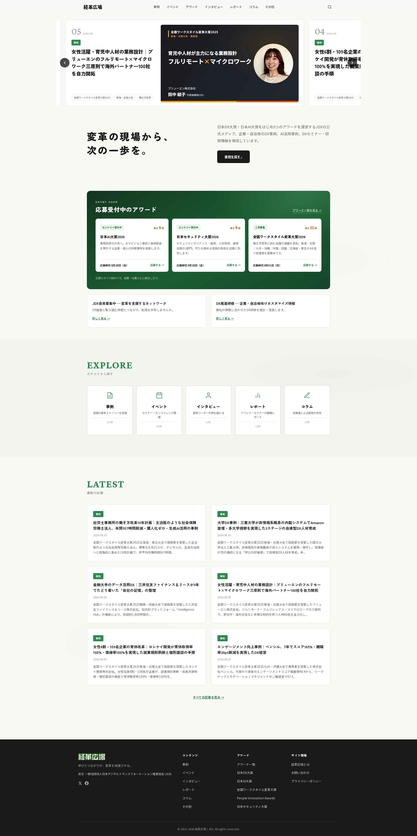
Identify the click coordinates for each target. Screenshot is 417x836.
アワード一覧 (246, 764)
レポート (236, 7)
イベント (173, 7)
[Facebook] (87, 784)
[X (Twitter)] (80, 784)
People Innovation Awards (256, 798)
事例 (157, 7)
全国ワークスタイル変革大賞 (256, 789)
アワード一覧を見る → (307, 210)
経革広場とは (300, 764)
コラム (253, 7)
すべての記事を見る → (208, 697)
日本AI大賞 (244, 781)
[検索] (330, 7)
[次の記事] (352, 63)
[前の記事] (65, 63)
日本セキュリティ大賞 (252, 806)
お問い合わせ (300, 772)
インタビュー (214, 7)
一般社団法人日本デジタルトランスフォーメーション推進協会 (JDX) (128, 774)
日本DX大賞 (245, 772)
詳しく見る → (101, 318)
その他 (269, 7)
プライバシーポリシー (306, 781)
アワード (192, 7)
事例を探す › (233, 156)
